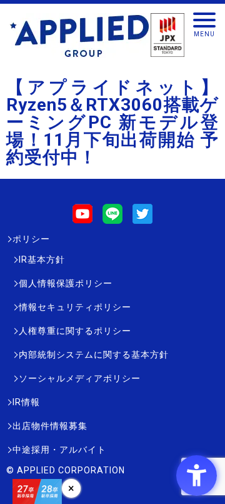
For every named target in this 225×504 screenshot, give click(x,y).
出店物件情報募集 (50, 426)
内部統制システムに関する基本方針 (94, 355)
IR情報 (26, 402)
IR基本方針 (42, 260)
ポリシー (31, 239)
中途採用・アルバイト (59, 450)
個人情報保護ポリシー (65, 283)
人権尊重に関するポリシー (75, 331)
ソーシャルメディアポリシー (80, 378)
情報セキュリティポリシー (75, 307)
